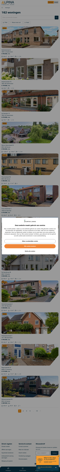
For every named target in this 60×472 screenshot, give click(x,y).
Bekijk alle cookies (30, 251)
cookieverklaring (41, 236)
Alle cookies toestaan (30, 246)
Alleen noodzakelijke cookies (30, 241)
